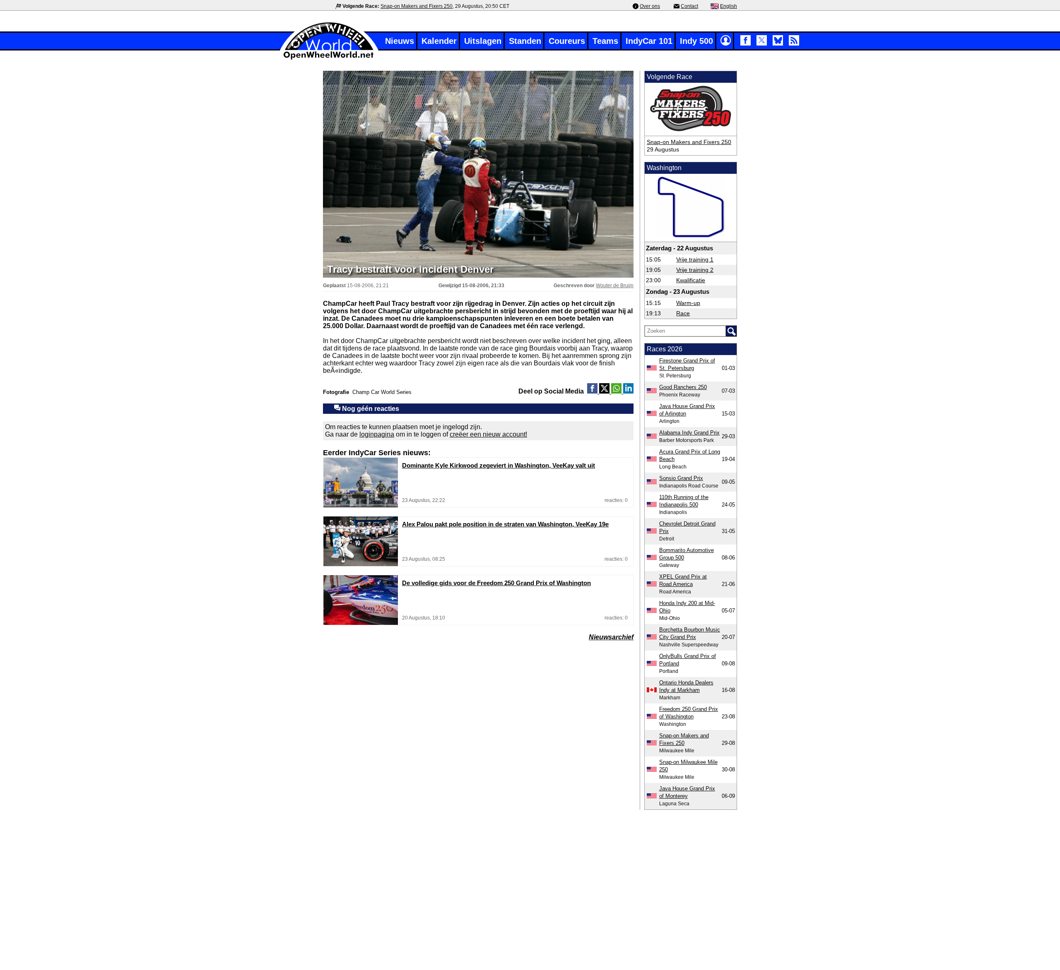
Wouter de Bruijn (615, 285)
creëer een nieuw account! (488, 434)
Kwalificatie (690, 280)
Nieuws (399, 41)
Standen (525, 41)
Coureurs (567, 41)
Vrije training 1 (694, 259)
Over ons (650, 6)
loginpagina (376, 434)
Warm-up (688, 303)
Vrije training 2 (694, 270)
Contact (689, 6)
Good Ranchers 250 (683, 387)
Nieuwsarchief (611, 637)
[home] (329, 58)
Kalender (439, 41)
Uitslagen (482, 41)
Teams (605, 41)
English (728, 6)
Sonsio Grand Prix (681, 478)
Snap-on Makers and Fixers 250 (417, 6)
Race (683, 313)
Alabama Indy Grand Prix (689, 433)
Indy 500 (696, 41)
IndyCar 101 (649, 41)
